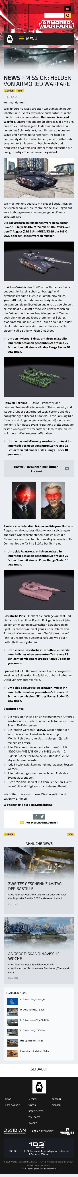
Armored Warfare (39, 1086)
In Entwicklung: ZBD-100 (32, 1030)
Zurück (9, 90)
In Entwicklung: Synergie (32, 999)
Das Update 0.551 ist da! (32, 1040)
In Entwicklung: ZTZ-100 (32, 1009)
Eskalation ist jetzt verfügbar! (35, 1051)
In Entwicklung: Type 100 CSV (34, 1020)
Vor (20, 90)
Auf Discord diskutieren (42, 822)
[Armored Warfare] (56, 24)
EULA (24, 1168)
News (12, 77)
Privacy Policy (50, 1168)
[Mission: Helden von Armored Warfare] (67, 8)
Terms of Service (35, 1168)
